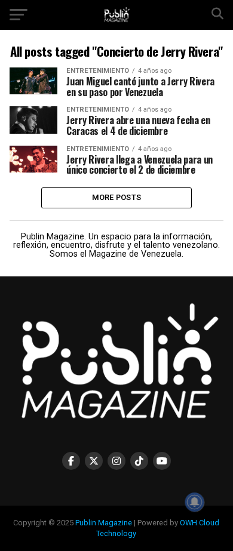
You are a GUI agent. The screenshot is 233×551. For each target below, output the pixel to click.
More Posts (117, 197)
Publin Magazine (103, 522)
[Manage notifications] (194, 502)
